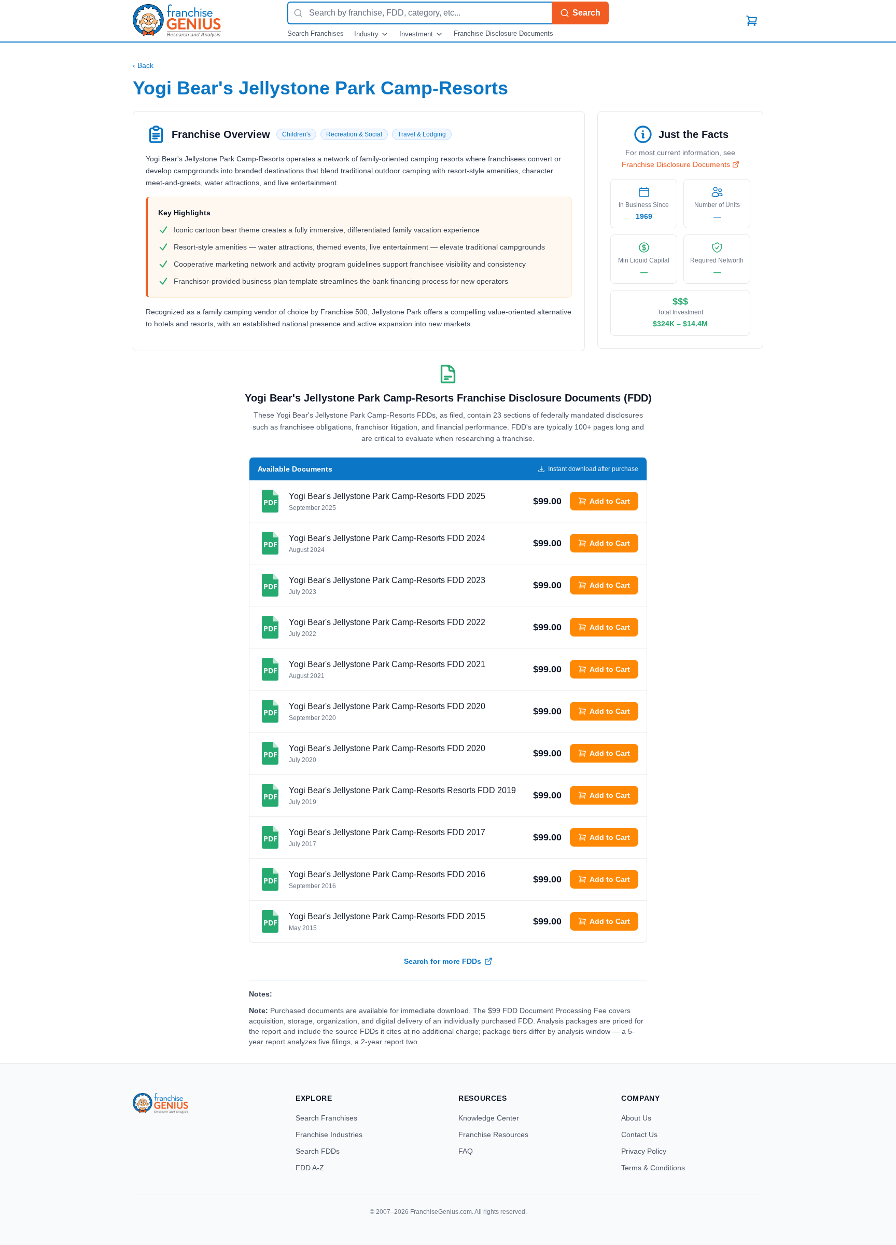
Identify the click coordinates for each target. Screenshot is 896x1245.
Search (586, 12)
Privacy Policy (643, 1151)
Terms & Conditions (653, 1168)
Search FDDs (318, 1151)
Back (143, 65)
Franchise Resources (493, 1134)
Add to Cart (610, 501)
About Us (636, 1118)
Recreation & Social (354, 134)
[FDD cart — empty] (751, 20)
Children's (296, 134)
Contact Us (639, 1134)
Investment (416, 34)
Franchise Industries (329, 1134)
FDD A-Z (310, 1168)
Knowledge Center (488, 1118)
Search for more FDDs (442, 961)
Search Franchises (315, 33)
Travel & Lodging (422, 134)
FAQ (465, 1151)
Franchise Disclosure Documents (503, 33)
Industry (366, 34)
